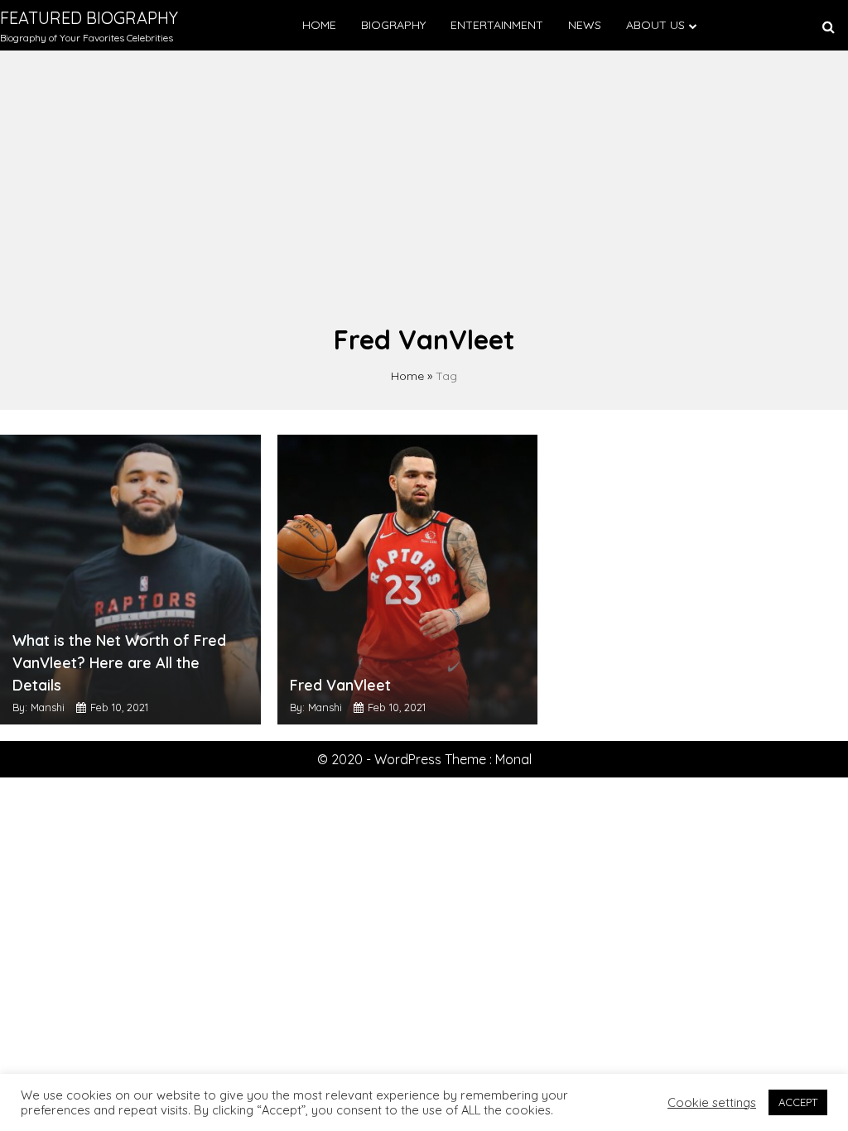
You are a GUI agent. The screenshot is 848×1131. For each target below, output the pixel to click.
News (584, 24)
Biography (393, 24)
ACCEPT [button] (797, 1102)
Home (319, 24)
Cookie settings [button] (711, 1102)
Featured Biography (89, 17)
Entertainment (496, 24)
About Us (655, 24)
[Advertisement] (424, 195)
